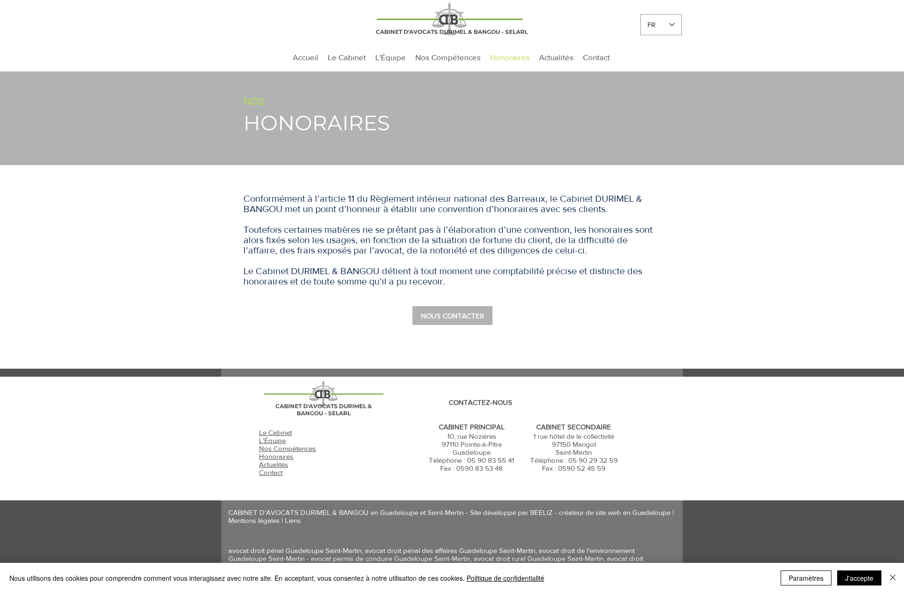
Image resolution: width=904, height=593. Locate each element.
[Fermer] (892, 577)
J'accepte (859, 578)
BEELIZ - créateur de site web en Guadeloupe (600, 512)
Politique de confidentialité (505, 578)
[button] (452, 315)
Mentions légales (254, 520)
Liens (293, 520)
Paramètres (806, 578)
